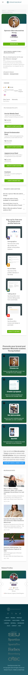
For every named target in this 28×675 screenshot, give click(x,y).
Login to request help (14, 180)
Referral (13, 623)
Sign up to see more (14, 331)
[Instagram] (8, 613)
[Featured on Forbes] (14, 649)
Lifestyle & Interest (8, 72)
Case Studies (16, 620)
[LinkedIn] (16, 613)
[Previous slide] (1, 584)
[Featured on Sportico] (14, 639)
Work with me (14, 44)
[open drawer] (2, 2)
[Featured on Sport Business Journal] (14, 634)
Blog (8, 625)
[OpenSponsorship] (14, 2)
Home (4, 10)
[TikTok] (20, 613)
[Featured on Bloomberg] (14, 654)
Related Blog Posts (9, 470)
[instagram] (4, 95)
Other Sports (6, 99)
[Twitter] (12, 613)
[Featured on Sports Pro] (14, 644)
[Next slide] (26, 584)
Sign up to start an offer (14, 126)
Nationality (15, 99)
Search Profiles (11, 10)
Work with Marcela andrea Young (14, 463)
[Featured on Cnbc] (14, 659)
